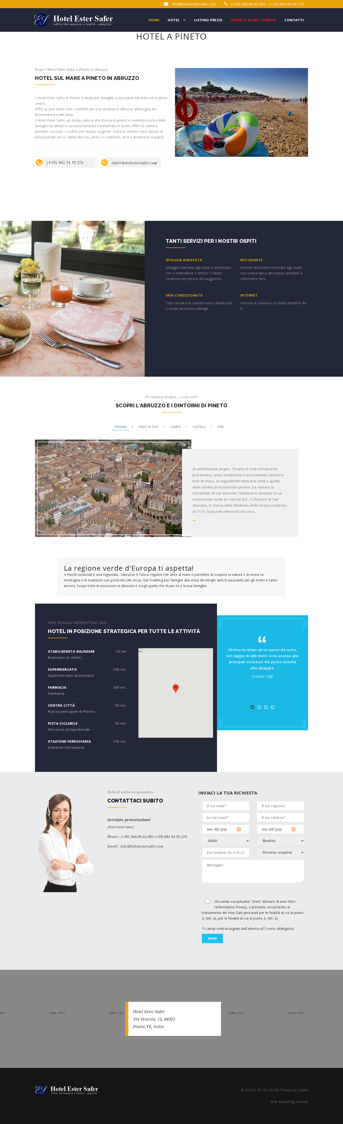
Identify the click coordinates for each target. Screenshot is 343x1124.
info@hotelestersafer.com (194, 4)
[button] (176, 688)
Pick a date (243, 829)
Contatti (294, 20)
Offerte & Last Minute (253, 20)
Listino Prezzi (208, 20)
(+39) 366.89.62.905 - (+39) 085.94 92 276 (267, 4)
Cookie (302, 1090)
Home (154, 20)
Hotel (174, 20)
